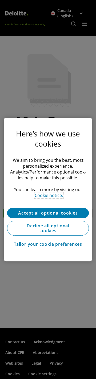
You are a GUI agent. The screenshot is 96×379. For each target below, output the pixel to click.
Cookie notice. (49, 195)
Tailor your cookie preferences (48, 244)
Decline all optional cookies (48, 228)
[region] (48, 189)
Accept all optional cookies (48, 213)
